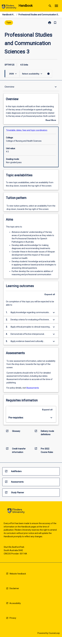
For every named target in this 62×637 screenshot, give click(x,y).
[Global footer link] (16, 511)
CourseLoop (54, 633)
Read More (51, 120)
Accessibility (15, 603)
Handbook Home (8, 14)
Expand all (50, 294)
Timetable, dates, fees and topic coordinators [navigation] (26, 130)
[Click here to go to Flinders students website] (9, 7)
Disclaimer (14, 588)
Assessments (32, 388)
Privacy (13, 618)
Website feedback (18, 574)
